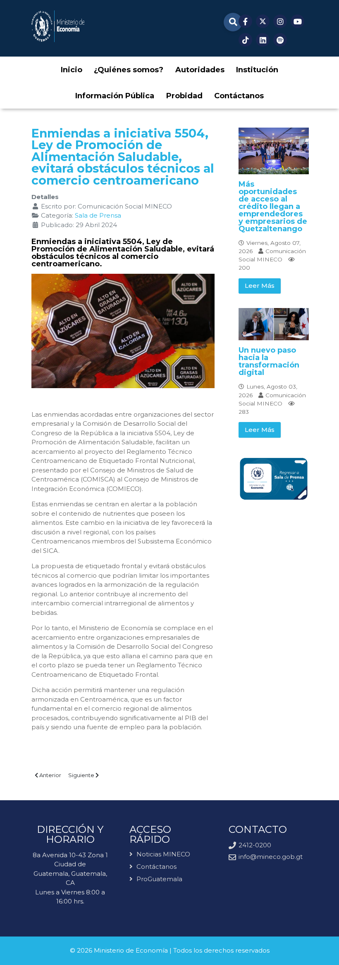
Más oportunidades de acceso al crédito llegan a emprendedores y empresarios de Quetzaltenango (273, 206)
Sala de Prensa (98, 215)
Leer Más (260, 285)
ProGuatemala (159, 879)
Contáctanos (156, 866)
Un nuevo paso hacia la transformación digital (269, 361)
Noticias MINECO (163, 854)
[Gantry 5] (57, 26)
